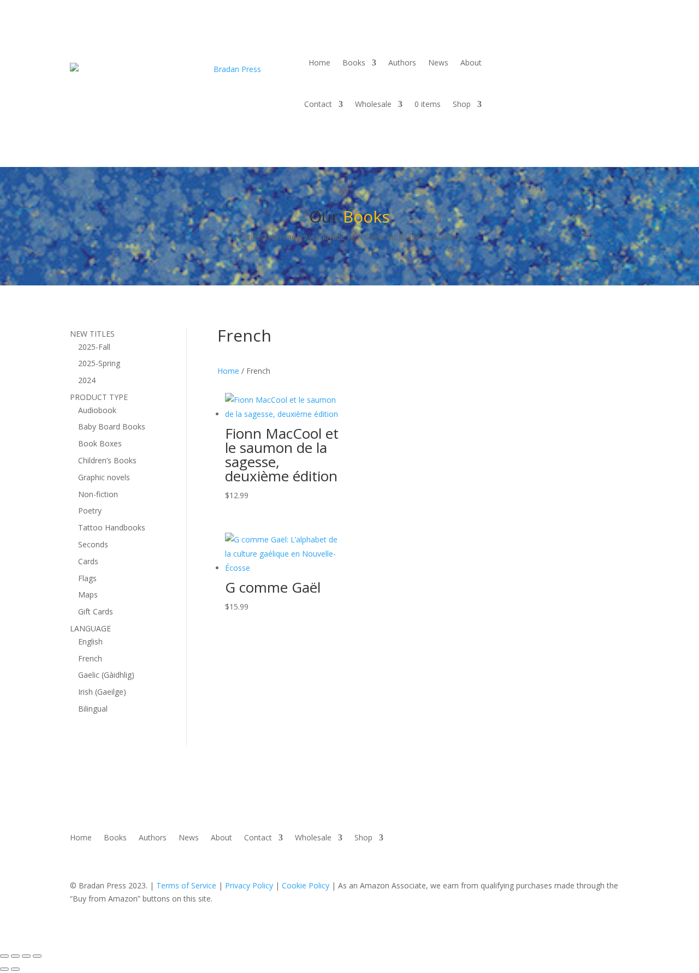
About (471, 62)
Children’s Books (107, 460)
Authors (402, 62)
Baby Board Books (111, 426)
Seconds (93, 544)
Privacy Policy (249, 885)
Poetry (90, 510)
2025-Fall (94, 347)
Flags (87, 578)
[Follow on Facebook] (538, 50)
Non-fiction (98, 494)
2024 (87, 380)
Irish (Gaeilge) (102, 692)
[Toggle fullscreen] (15, 956)
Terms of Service (186, 885)
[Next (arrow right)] (15, 969)
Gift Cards (95, 611)
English (90, 641)
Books (353, 62)
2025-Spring (99, 363)
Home (319, 62)
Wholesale (373, 104)
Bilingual (93, 708)
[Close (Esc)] (37, 956)
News (438, 62)
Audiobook (97, 410)
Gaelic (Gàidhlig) (106, 675)
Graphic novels (104, 477)
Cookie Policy (305, 885)
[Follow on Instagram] (603, 50)
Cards (88, 561)
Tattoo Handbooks (111, 527)
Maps (88, 594)
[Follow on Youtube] (581, 50)
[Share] (26, 956)
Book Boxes (100, 443)
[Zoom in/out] (4, 956)
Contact (318, 104)
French (90, 658)
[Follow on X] (559, 50)
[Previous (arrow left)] (4, 969)
